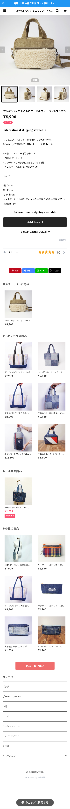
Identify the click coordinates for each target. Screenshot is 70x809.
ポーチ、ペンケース (12, 696)
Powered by (31, 777)
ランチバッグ (9, 756)
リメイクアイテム (11, 736)
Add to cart (35, 222)
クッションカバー (11, 726)
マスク (6, 716)
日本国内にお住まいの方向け (35, 231)
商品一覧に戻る (35, 666)
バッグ (6, 686)
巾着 (5, 706)
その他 (6, 746)
